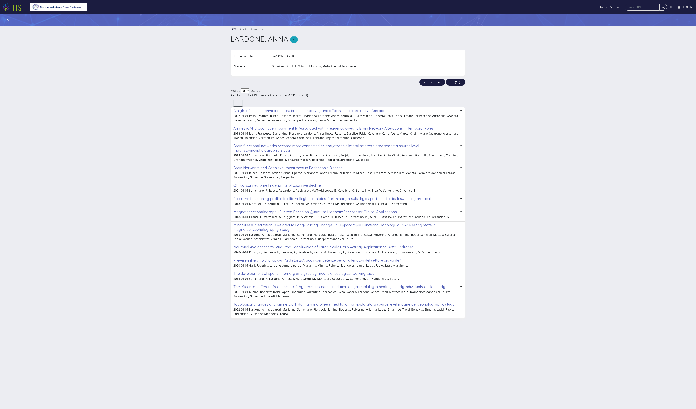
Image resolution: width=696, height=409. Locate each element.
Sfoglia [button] (615, 7)
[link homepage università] (58, 7)
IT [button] (671, 7)
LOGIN (687, 7)
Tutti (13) (454, 82)
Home (603, 7)
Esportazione (431, 82)
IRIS (233, 29)
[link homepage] (13, 7)
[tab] (238, 103)
